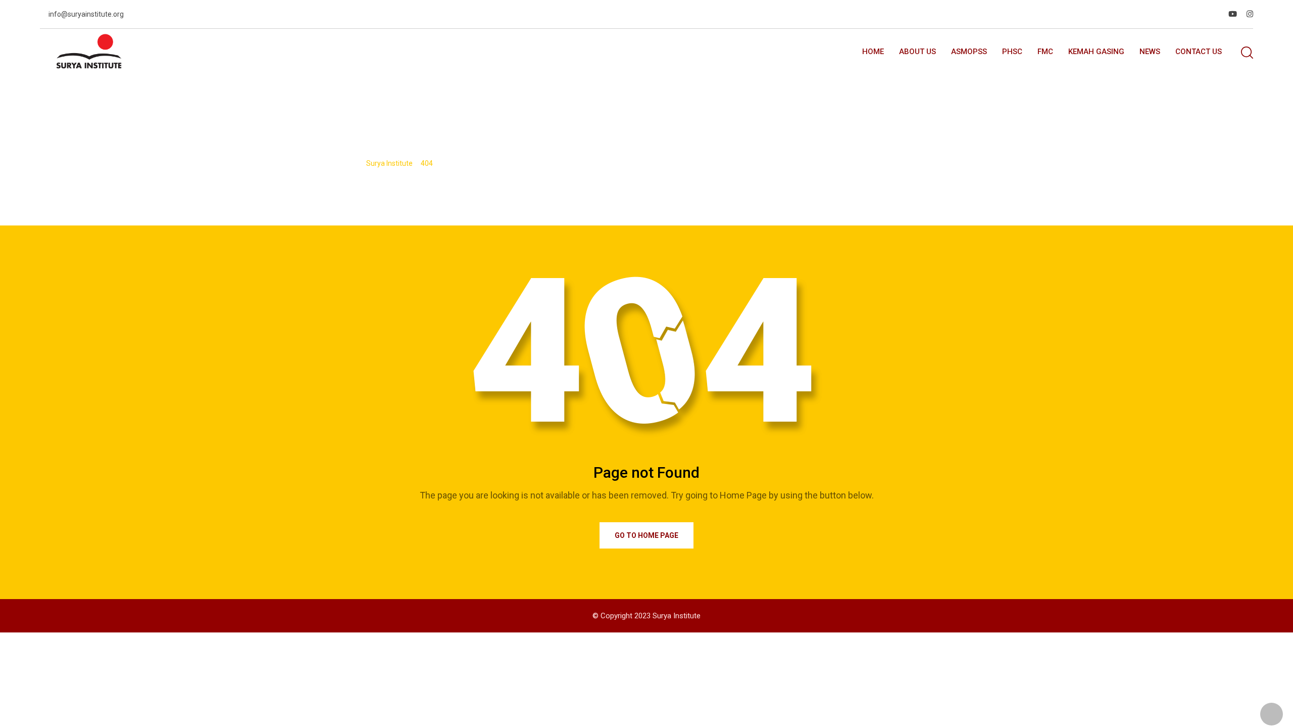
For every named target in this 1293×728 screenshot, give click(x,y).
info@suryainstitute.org (86, 14)
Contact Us (1198, 51)
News (1149, 51)
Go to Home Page (646, 535)
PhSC (1012, 51)
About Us (917, 51)
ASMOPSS (969, 51)
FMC (1045, 51)
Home (873, 51)
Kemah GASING (1096, 51)
